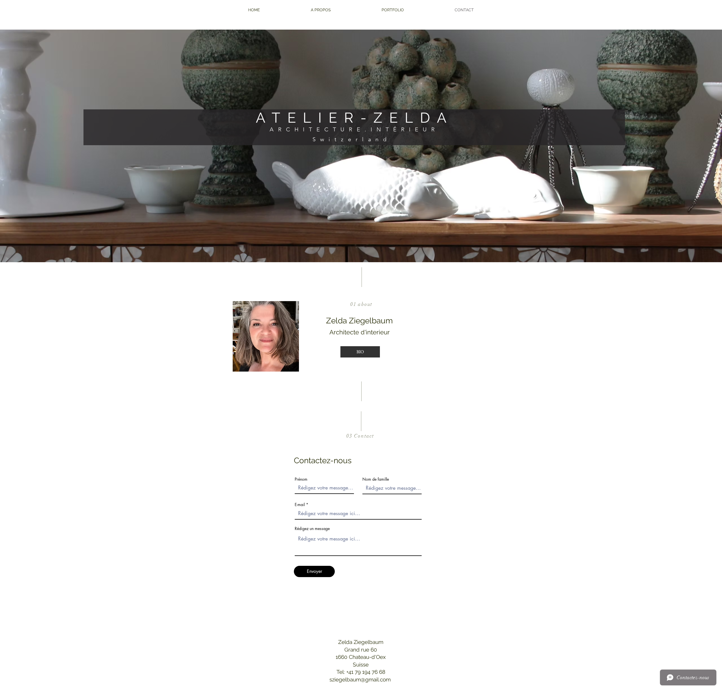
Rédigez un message (312, 529)
